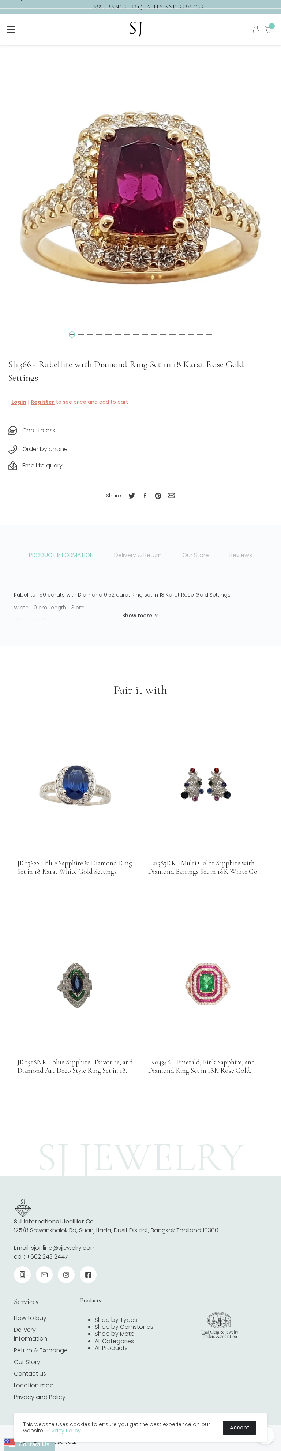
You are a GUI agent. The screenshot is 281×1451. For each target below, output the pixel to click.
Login (18, 402)
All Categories (114, 1341)
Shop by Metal (115, 1334)
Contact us (30, 1373)
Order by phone (45, 449)
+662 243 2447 (47, 1256)
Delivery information (30, 1334)
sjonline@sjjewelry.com (63, 1248)
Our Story (27, 1362)
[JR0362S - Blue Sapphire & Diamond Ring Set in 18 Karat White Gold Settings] (75, 785)
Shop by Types (116, 1320)
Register (43, 402)
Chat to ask (38, 430)
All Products (111, 1348)
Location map (34, 1385)
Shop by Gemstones (124, 1327)
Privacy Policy (63, 1430)
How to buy (30, 1318)
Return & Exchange (41, 1350)
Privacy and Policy (39, 1397)
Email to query (42, 465)
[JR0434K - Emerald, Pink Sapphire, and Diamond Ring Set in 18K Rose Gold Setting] (206, 985)
